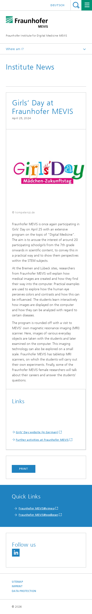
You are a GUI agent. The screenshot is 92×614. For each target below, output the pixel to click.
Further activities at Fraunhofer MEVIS (42, 439)
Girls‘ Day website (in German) (37, 432)
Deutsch (57, 5)
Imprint (17, 586)
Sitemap (17, 581)
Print (23, 468)
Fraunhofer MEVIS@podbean (38, 514)
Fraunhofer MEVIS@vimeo (36, 508)
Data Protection (24, 591)
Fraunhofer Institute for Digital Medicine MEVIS (36, 35)
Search (76, 5)
